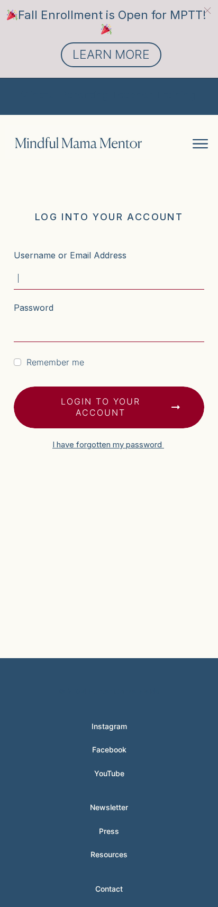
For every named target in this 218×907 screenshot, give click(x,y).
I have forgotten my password (108, 444)
